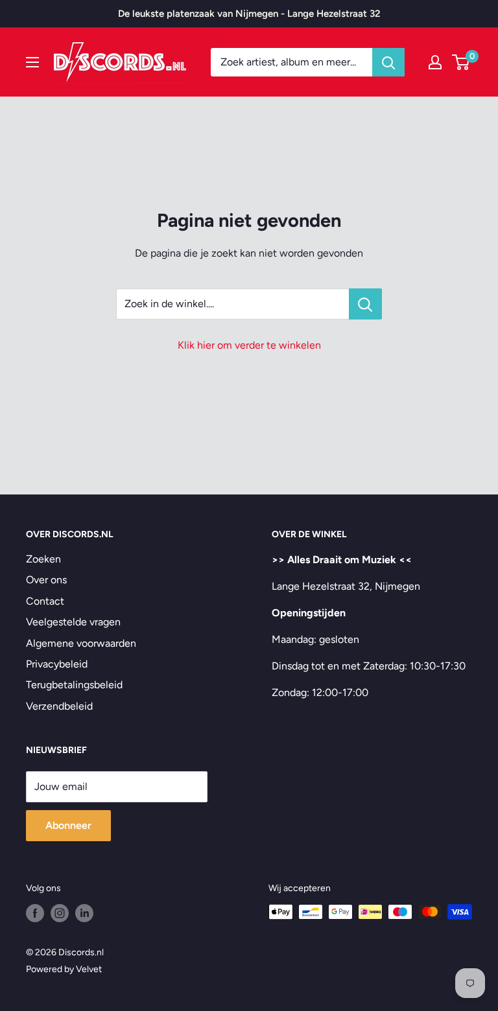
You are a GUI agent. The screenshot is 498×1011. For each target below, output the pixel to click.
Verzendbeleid (59, 706)
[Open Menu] (32, 62)
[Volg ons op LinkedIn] (84, 913)
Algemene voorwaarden (81, 643)
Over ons (46, 580)
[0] (461, 62)
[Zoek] (388, 62)
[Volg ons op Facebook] (35, 913)
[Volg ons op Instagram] (60, 913)
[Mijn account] (435, 62)
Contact (45, 601)
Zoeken (43, 559)
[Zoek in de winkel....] (365, 304)
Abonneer (68, 825)
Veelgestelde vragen (73, 622)
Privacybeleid (57, 664)
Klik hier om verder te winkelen (249, 345)
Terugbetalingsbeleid (74, 685)
